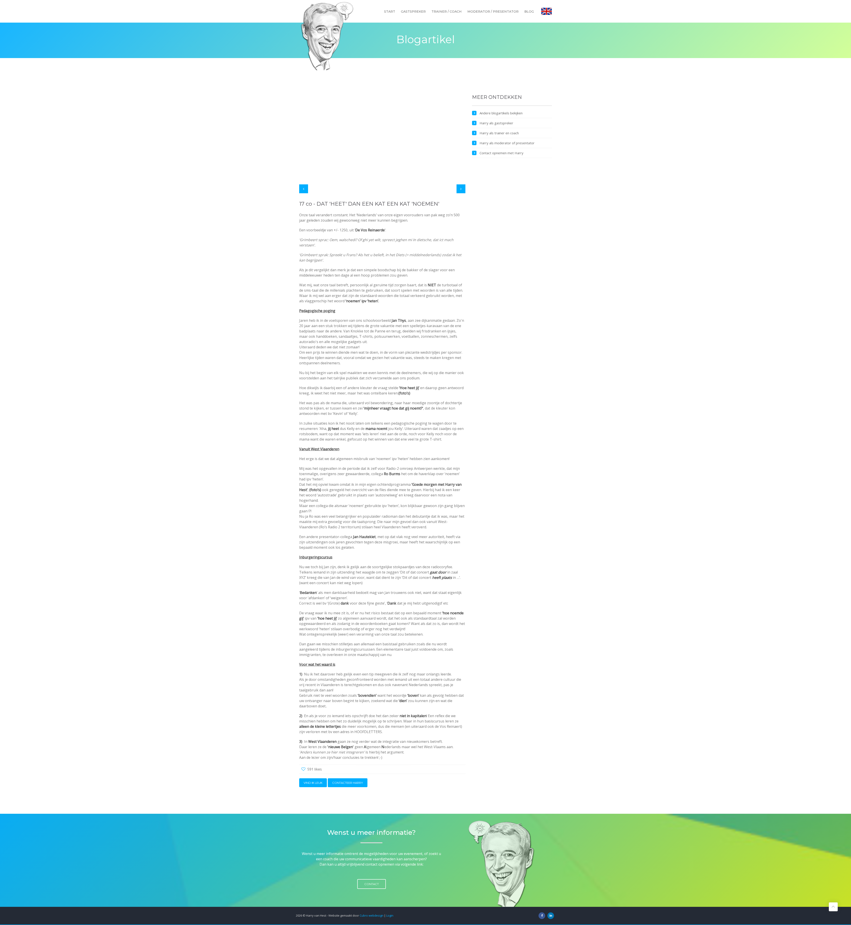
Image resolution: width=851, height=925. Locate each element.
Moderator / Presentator (493, 12)
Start (389, 12)
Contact (371, 884)
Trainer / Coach (446, 12)
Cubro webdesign (371, 915)
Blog (529, 12)
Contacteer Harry (347, 782)
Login (389, 915)
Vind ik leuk (313, 782)
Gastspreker (413, 12)
